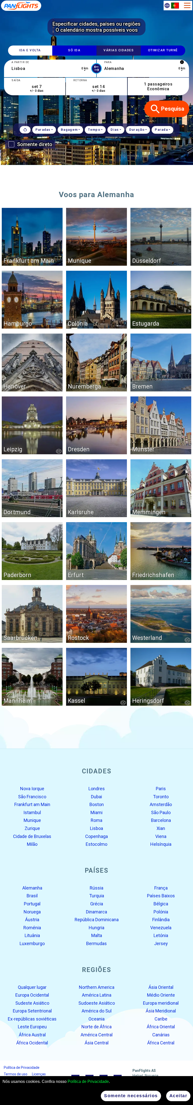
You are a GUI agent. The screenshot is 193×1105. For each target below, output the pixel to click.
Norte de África (96, 1026)
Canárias (161, 1034)
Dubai (96, 796)
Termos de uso (15, 1074)
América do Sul (97, 1010)
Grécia (96, 903)
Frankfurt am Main (32, 804)
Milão (32, 844)
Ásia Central (97, 1042)
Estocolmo (96, 844)
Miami (96, 812)
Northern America (96, 987)
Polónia (161, 911)
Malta (96, 935)
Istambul (32, 812)
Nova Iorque (32, 788)
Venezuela (160, 927)
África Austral (32, 1034)
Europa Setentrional (32, 1010)
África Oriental (161, 1026)
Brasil (32, 895)
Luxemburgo (32, 943)
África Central (160, 1042)
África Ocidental (32, 1042)
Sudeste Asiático (32, 1002)
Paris (161, 788)
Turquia (96, 895)
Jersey (161, 943)
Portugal (32, 903)
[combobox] (50, 68)
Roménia (32, 927)
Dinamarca (96, 911)
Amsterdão (161, 804)
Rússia (96, 888)
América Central (97, 1034)
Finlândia (161, 919)
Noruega (32, 911)
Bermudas (96, 943)
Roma (96, 820)
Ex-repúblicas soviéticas (32, 1019)
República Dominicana (97, 919)
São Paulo (161, 812)
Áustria (32, 919)
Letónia (161, 935)
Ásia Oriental (161, 987)
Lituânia (32, 935)
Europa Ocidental (32, 995)
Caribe (161, 1019)
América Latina (96, 995)
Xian (161, 828)
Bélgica (161, 903)
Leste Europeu (32, 1026)
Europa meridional (161, 1002)
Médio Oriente (161, 995)
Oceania (96, 1019)
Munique (32, 820)
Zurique (32, 828)
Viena (160, 836)
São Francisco (32, 796)
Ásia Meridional (161, 1010)
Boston (96, 804)
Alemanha (32, 888)
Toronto (161, 796)
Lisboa (96, 828)
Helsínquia (160, 844)
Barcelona (161, 820)
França (161, 888)
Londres (96, 788)
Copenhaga (96, 836)
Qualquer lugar (32, 987)
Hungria (96, 927)
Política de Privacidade (88, 1081)
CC (59, 451)
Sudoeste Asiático (96, 1002)
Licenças (39, 1074)
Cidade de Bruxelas (32, 836)
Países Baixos (161, 895)
